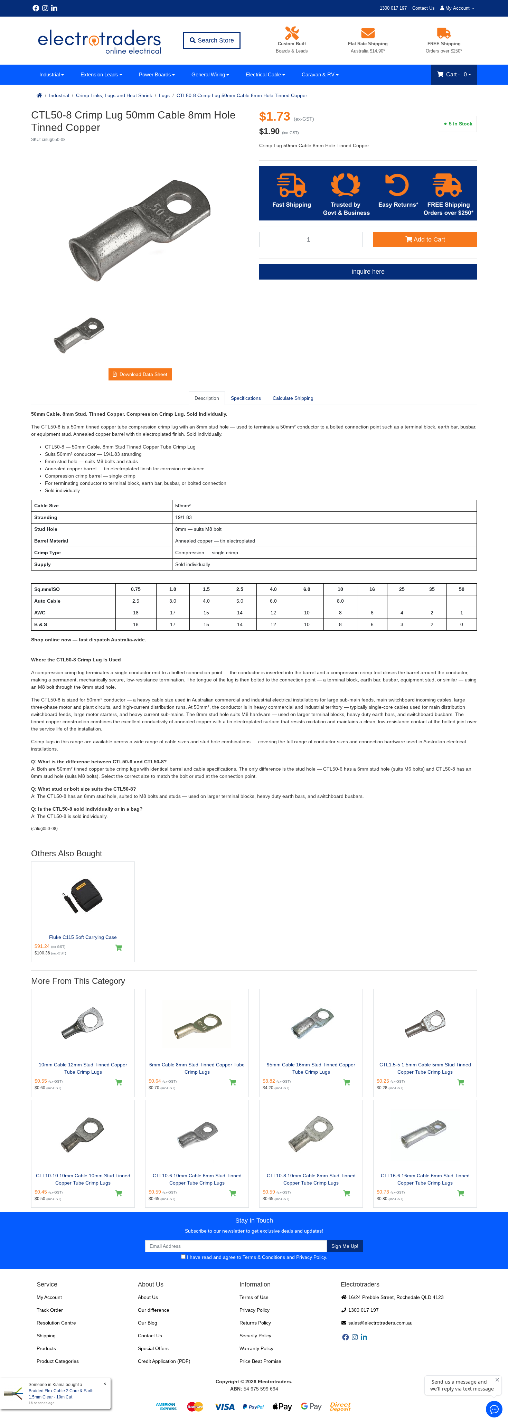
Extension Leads (99, 74)
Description (207, 398)
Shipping (46, 1335)
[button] (140, 374)
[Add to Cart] (118, 948)
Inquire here (368, 271)
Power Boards (155, 74)
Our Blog (147, 1323)
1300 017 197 (393, 8)
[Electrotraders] (99, 40)
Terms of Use (254, 1297)
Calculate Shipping (293, 398)
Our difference (153, 1310)
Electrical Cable (263, 74)
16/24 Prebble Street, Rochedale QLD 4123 (395, 1297)
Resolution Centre (56, 1323)
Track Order (50, 1310)
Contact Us (423, 8)
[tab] (207, 398)
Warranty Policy (256, 1348)
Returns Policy (255, 1323)
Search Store (215, 40)
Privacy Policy (311, 1257)
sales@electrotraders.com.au (380, 1323)
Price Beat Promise (260, 1361)
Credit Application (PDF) (164, 1361)
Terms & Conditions (264, 1257)
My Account (49, 1297)
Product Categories (58, 1361)
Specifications (246, 398)
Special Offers (153, 1348)
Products (46, 1348)
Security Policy (255, 1335)
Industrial (49, 74)
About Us (148, 1297)
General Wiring (208, 74)
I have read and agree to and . (256, 1257)
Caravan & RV (318, 74)
